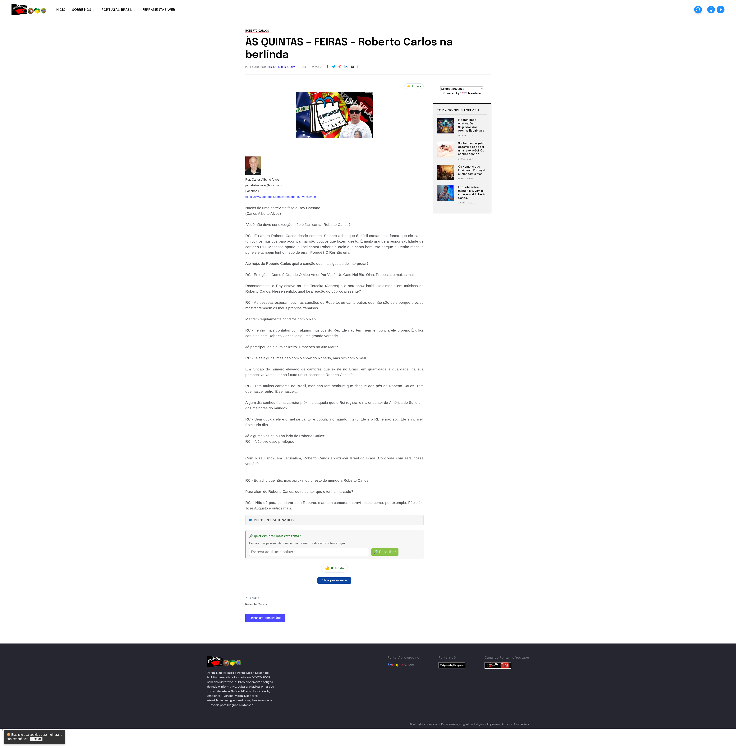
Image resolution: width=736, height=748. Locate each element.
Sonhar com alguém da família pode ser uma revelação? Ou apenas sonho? (471, 148)
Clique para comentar (334, 580)
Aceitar (36, 739)
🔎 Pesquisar (385, 551)
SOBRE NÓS (81, 9)
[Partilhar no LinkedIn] (346, 67)
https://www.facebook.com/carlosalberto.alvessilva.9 (280, 196)
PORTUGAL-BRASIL (117, 9)
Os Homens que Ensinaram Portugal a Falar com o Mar (471, 170)
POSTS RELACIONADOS (274, 520)
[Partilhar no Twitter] (333, 67)
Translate (474, 93)
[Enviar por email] (352, 66)
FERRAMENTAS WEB (159, 9)
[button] (711, 9)
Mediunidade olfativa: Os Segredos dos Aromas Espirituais (471, 125)
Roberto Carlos (257, 31)
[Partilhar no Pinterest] (340, 67)
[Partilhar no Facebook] (327, 67)
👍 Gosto (414, 86)
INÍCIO (61, 9)
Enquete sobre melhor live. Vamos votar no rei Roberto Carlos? (472, 192)
